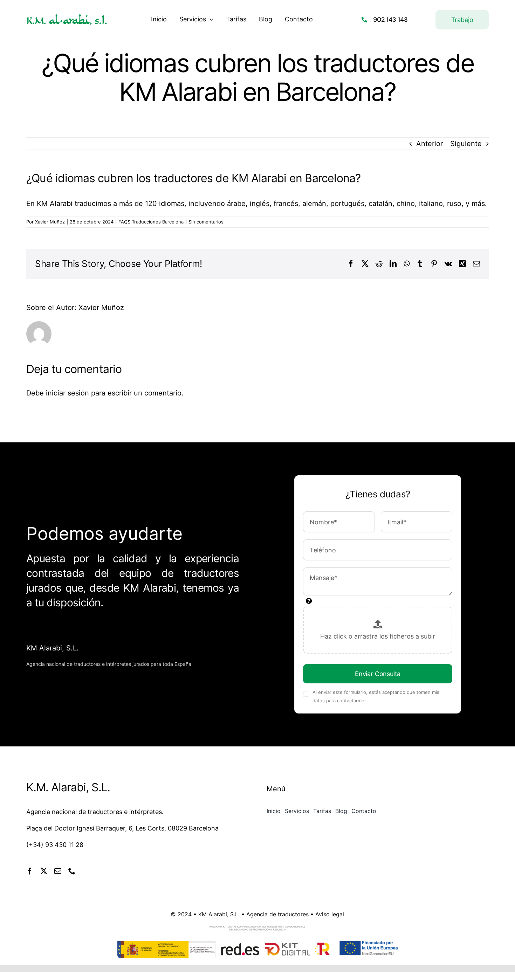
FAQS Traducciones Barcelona (151, 222)
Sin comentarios (206, 222)
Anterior (429, 143)
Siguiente (466, 143)
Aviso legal (329, 914)
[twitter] (43, 871)
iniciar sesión (68, 393)
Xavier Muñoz (50, 222)
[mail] (57, 871)
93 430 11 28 (64, 844)
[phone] (71, 871)
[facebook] (29, 871)
